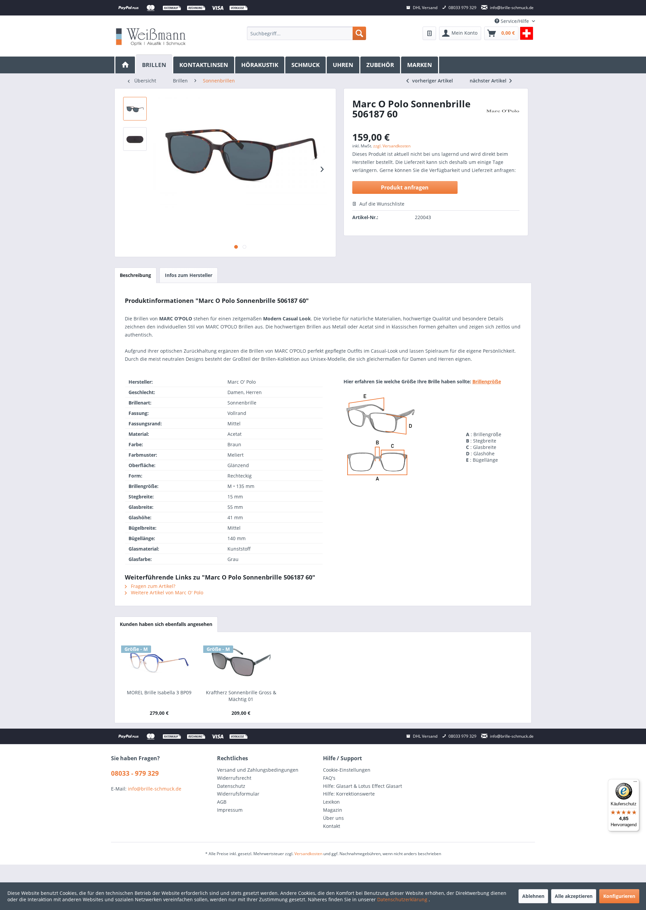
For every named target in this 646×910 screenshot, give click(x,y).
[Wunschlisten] (429, 33)
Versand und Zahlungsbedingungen (257, 770)
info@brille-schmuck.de (154, 788)
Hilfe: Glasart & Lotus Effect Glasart (362, 786)
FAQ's (329, 778)
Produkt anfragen (405, 187)
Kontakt (331, 826)
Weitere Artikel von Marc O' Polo (166, 592)
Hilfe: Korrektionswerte (349, 794)
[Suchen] (359, 33)
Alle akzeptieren (574, 896)
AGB (221, 802)
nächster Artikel (489, 80)
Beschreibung (135, 275)
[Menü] (635, 783)
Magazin (332, 810)
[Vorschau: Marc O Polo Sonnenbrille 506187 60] (135, 108)
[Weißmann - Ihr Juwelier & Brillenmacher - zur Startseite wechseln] (150, 36)
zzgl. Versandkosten (391, 146)
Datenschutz (231, 786)
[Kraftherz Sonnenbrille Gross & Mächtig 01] (241, 662)
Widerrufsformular (238, 794)
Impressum (230, 810)
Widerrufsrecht (234, 778)
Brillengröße (486, 381)
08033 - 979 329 (135, 773)
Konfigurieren (619, 896)
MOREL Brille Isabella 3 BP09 (159, 692)
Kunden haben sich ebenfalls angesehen (166, 624)
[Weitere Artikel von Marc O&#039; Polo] (502, 114)
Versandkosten (308, 853)
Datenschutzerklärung (403, 899)
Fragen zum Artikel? (152, 586)
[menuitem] (306, 33)
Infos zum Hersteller (188, 275)
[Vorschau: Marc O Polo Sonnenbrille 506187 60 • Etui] (135, 139)
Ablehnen (533, 896)
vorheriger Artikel (432, 80)
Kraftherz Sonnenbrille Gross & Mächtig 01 (241, 695)
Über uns (333, 818)
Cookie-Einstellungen (346, 770)
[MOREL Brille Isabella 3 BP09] (159, 662)
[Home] (125, 65)
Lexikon (331, 802)
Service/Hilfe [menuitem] (514, 21)
